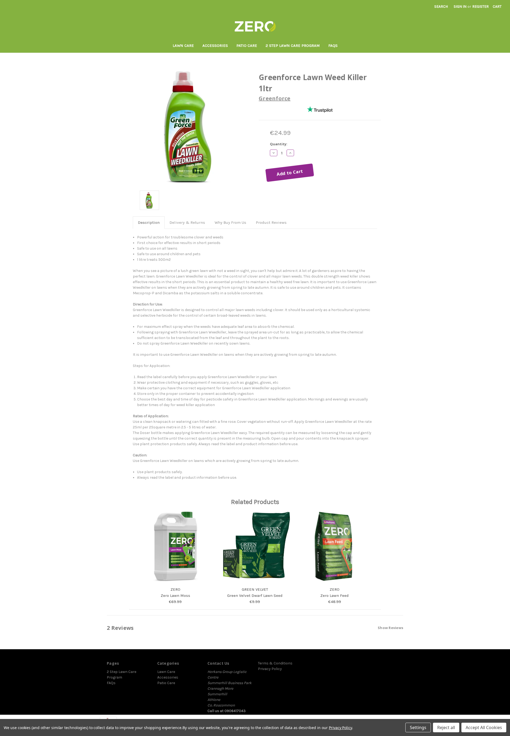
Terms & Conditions (275, 663)
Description (149, 222)
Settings (418, 727)
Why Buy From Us (230, 222)
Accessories (215, 45)
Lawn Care (183, 45)
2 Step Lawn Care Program (293, 45)
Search (441, 6)
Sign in (460, 6)
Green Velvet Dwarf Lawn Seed (255, 595)
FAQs (333, 45)
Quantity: (278, 144)
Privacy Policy (270, 669)
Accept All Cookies (484, 727)
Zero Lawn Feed (334, 595)
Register (480, 6)
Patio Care (246, 45)
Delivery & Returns (187, 222)
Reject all (446, 727)
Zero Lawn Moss (175, 595)
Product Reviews (271, 222)
